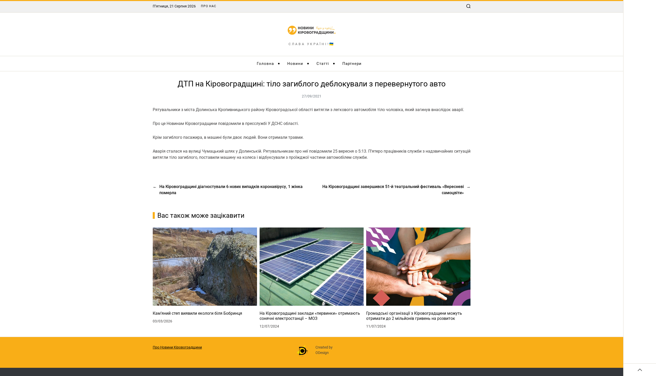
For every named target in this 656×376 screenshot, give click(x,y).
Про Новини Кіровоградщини (177, 347)
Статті (322, 63)
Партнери (352, 63)
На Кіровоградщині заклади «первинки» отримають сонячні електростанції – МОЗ (310, 316)
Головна (265, 63)
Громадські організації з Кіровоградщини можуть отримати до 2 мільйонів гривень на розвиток (414, 316)
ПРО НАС (208, 6)
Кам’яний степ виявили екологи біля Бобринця (197, 313)
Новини (295, 63)
